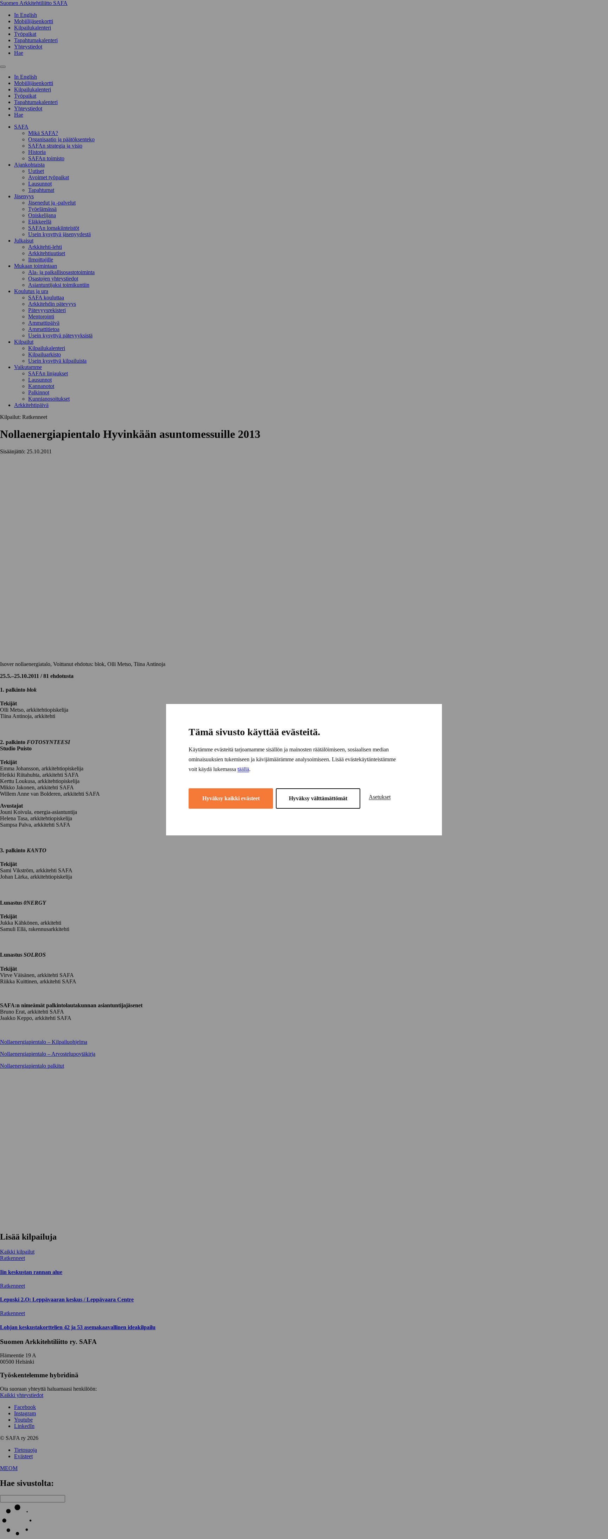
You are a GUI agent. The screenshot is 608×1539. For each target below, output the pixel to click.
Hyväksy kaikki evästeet (231, 798)
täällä (243, 769)
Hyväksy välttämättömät (318, 798)
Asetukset (380, 797)
